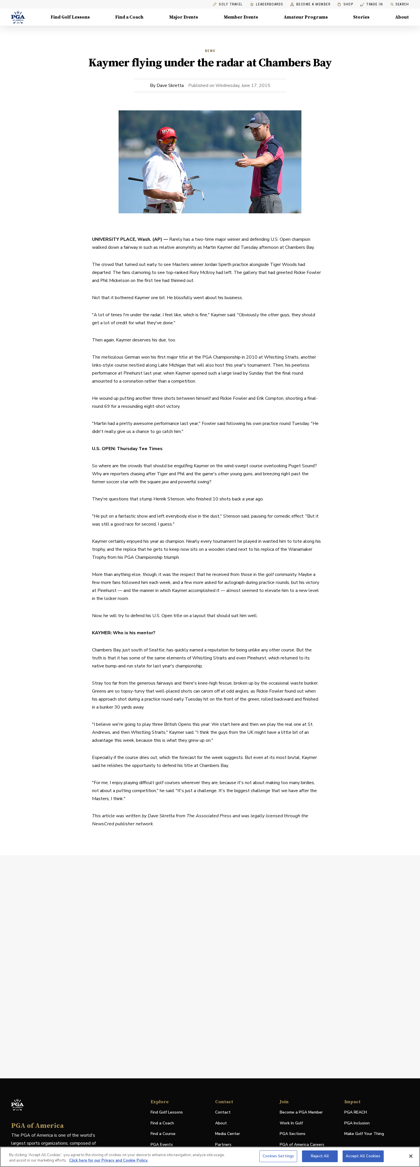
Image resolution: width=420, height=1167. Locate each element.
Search (402, 4)
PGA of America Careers (302, 1145)
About (402, 17)
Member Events (241, 17)
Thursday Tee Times (140, 449)
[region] (210, 1157)
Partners (223, 1144)
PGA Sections (292, 1133)
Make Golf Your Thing (364, 1134)
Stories (361, 17)
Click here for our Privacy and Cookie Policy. (108, 1160)
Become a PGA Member (301, 1112)
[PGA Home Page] (18, 17)
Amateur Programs (306, 17)
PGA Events (162, 1144)
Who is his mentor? (135, 633)
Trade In (371, 4)
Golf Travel (231, 4)
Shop (345, 4)
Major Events (183, 17)
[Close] (411, 1156)
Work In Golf (291, 1123)
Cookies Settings (278, 1156)
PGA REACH (355, 1113)
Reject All (320, 1156)
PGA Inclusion (357, 1123)
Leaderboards (269, 4)
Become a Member (313, 4)
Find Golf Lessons (70, 17)
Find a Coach (129, 17)
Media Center (227, 1134)
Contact (223, 1112)
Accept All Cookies (363, 1156)
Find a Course (163, 1133)
